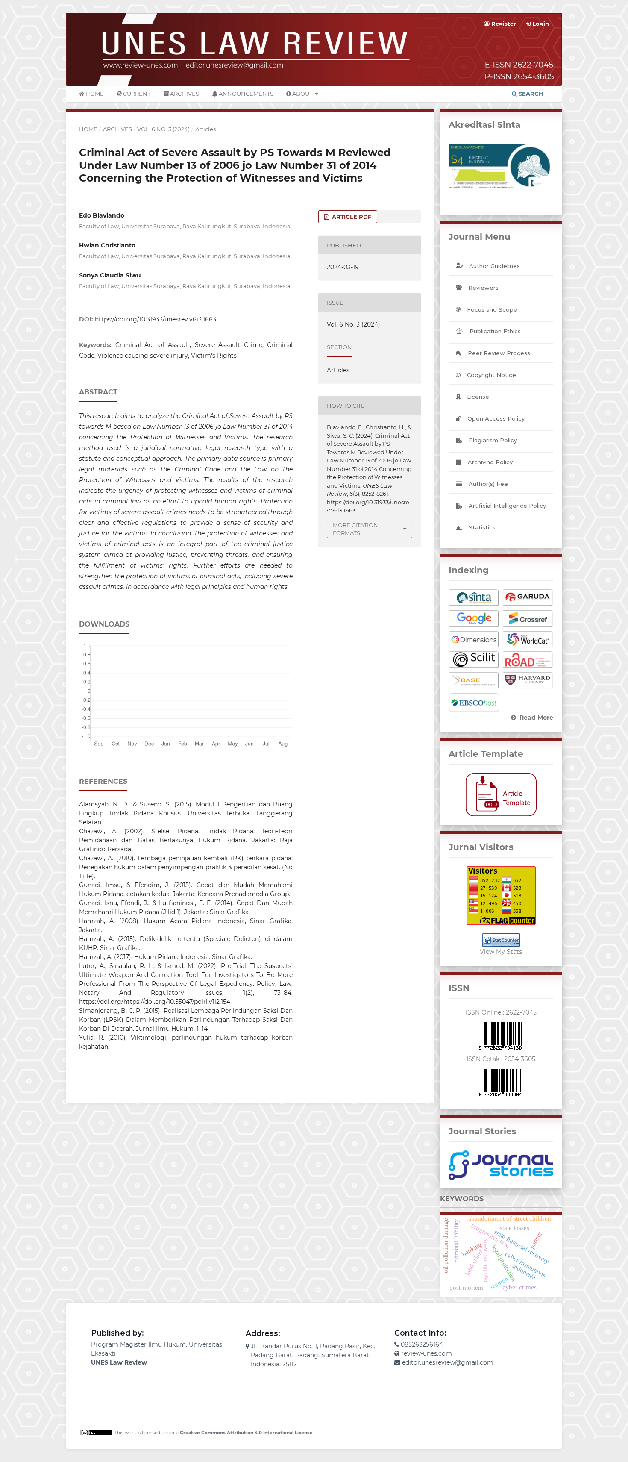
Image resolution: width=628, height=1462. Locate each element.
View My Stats (501, 952)
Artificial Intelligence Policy (507, 505)
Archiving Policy (490, 462)
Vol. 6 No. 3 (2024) (163, 129)
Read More (536, 717)
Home (94, 93)
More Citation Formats (355, 529)
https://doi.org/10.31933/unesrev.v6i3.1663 (155, 319)
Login (540, 23)
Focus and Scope (492, 309)
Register (503, 23)
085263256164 (422, 1344)
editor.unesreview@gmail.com (447, 1362)
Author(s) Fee (488, 483)
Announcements (245, 93)
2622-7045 (521, 1012)
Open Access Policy (496, 418)
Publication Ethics (495, 331)
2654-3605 (519, 1059)
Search (530, 93)
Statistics (482, 527)
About (302, 93)
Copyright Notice (491, 374)
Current (136, 93)
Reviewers (483, 287)
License (478, 396)
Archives (184, 93)
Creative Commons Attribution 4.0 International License (246, 1433)
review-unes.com (426, 1353)
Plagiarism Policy (493, 440)
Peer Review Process (499, 353)
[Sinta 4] (501, 166)
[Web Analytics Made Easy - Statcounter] (501, 940)
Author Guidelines (494, 265)
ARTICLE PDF (350, 216)
